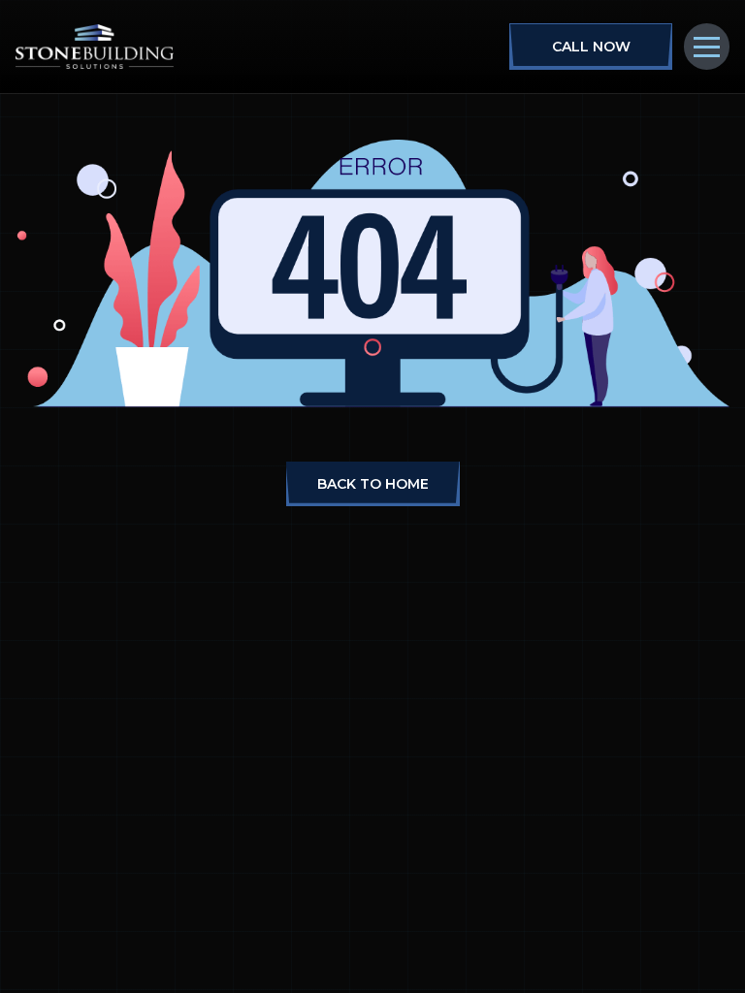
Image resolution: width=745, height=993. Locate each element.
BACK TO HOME (373, 484)
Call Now (591, 46)
